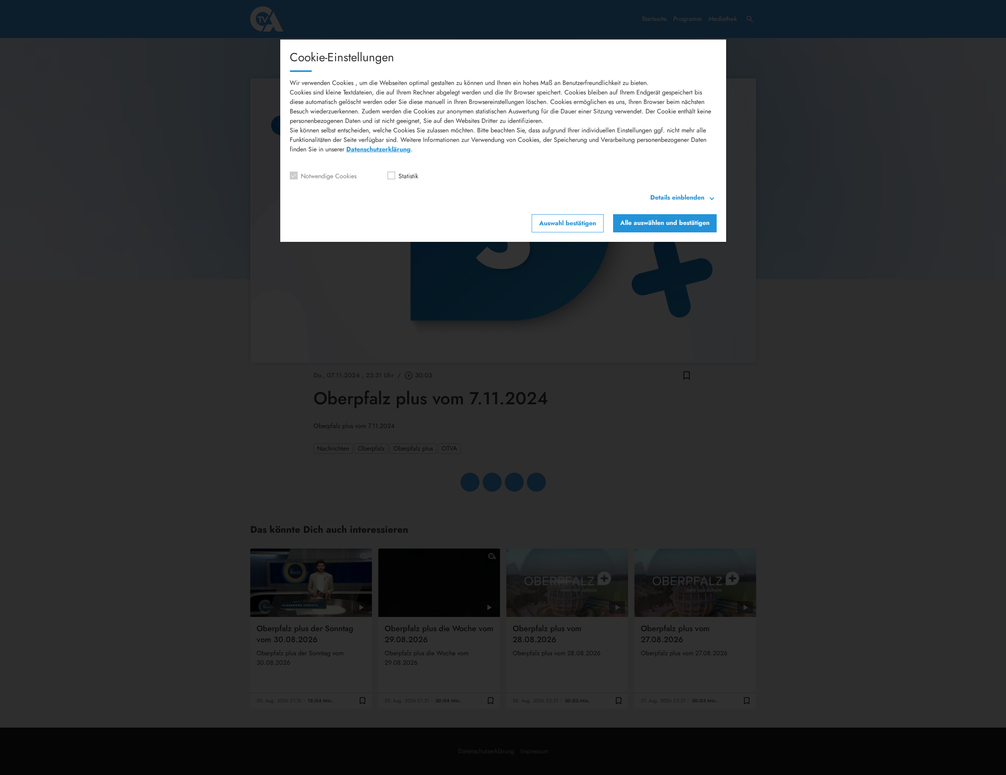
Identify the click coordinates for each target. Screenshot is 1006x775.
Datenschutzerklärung (378, 149)
